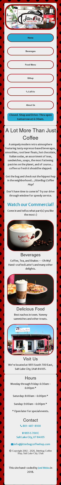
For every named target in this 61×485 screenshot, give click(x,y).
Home (30, 37)
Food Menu (30, 64)
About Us (30, 104)
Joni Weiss (44, 467)
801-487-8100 (31, 425)
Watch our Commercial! (30, 204)
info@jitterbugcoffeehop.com (31, 444)
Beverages (30, 51)
